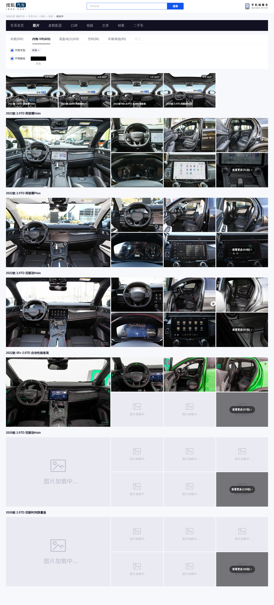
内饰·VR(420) (41, 39)
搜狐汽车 (16, 6)
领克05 (59, 16)
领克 (43, 16)
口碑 (74, 25)
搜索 (175, 6)
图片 (36, 25)
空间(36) (93, 39)
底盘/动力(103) (69, 39)
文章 (105, 25)
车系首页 (17, 25)
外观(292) (16, 39)
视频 (89, 25)
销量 (121, 25)
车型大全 (32, 16)
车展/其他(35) (117, 39)
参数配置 (55, 25)
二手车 (138, 25)
